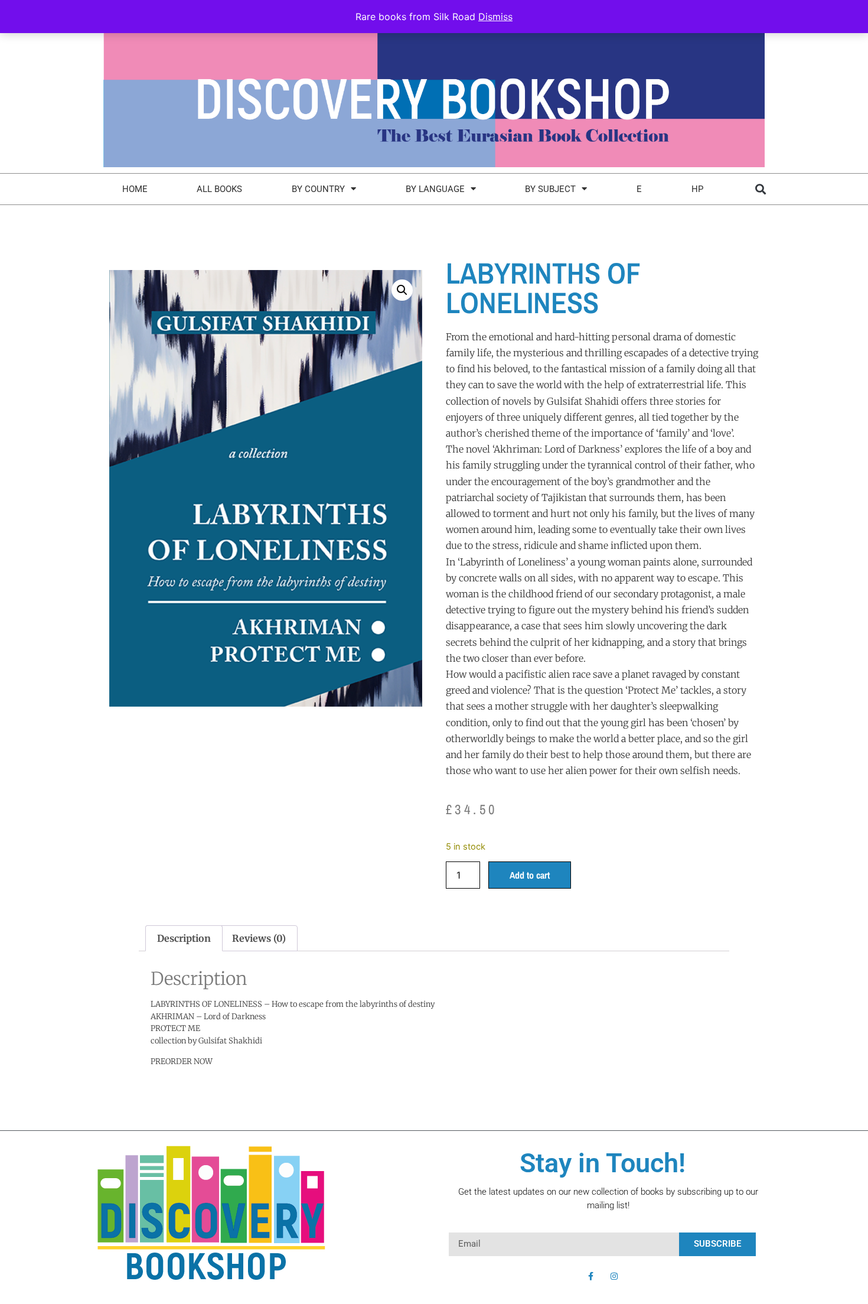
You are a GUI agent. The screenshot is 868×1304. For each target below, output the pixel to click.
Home (135, 189)
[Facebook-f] (590, 1276)
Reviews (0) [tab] (259, 938)
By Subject (550, 189)
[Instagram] (614, 1276)
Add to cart (530, 875)
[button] (760, 189)
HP (697, 189)
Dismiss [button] (495, 16)
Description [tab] (184, 938)
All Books (219, 189)
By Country (318, 189)
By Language (435, 189)
